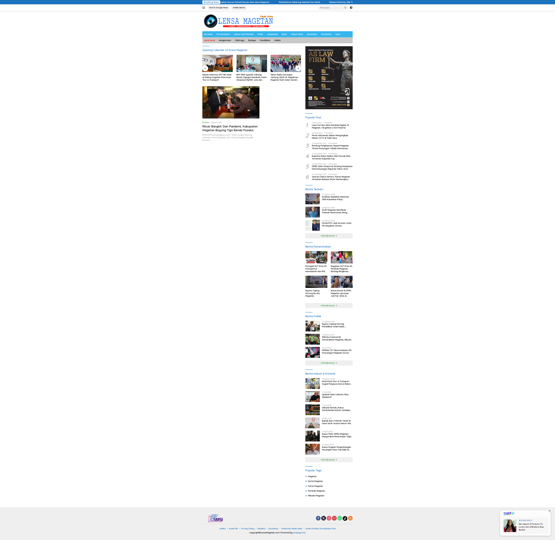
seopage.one (299, 532)
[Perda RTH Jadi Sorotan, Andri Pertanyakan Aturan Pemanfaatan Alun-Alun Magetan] (312, 225)
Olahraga (239, 40)
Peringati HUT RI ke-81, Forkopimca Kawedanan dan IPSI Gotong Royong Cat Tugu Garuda (316, 269)
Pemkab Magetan (316, 491)
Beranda (208, 34)
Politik (260, 34)
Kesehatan (312, 34)
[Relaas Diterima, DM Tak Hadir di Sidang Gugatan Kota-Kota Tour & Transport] (217, 63)
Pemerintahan (223, 34)
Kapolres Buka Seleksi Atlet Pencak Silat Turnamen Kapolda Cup (331, 157)
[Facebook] (318, 518)
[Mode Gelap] (351, 7)
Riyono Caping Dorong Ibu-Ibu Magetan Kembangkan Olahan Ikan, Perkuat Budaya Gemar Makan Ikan (315, 293)
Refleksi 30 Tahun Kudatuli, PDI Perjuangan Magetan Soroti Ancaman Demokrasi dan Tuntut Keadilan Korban (337, 351)
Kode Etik (233, 528)
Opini (337, 34)
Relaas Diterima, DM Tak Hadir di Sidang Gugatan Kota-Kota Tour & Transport (334, 2)
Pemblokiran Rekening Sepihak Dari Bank (264, 2)
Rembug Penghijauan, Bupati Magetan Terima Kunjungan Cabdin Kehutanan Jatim (330, 147)
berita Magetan (315, 481)
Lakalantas (272, 34)
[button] (345, 7)
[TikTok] (345, 518)
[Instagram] (329, 518)
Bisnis (284, 34)
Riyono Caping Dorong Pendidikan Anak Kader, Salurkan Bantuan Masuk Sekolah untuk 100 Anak (334, 325)
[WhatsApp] (339, 518)
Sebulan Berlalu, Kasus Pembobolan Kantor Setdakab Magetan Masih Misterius (337, 409)
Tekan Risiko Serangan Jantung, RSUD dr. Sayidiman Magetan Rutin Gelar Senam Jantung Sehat (284, 77)
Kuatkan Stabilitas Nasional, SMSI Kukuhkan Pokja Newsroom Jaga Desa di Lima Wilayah (336, 198)
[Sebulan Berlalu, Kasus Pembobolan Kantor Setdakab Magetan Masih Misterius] (312, 409)
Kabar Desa (297, 34)
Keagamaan (225, 40)
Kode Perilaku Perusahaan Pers (321, 528)
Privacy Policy (247, 528)
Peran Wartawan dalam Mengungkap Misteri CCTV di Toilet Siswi (330, 136)
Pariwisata (326, 34)
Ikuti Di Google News (218, 7)
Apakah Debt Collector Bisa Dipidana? (335, 395)
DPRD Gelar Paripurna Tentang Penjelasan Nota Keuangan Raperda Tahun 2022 (332, 167)
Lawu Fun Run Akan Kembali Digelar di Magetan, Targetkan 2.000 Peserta (330, 126)
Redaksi (261, 528)
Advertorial (209, 40)
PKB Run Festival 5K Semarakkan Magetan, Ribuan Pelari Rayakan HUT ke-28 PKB (337, 338)
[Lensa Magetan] (238, 21)
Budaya (252, 40)
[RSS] (350, 518)
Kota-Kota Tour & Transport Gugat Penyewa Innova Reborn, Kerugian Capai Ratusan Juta (337, 382)
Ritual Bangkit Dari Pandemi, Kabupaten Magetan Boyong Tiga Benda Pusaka (230, 128)
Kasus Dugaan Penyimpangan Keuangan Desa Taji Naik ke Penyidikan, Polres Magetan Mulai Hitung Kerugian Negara (336, 448)
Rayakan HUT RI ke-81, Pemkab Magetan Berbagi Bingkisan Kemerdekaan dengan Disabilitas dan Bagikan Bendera (342, 269)
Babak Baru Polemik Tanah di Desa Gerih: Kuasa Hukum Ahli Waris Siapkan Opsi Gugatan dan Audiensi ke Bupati (336, 422)
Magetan (312, 476)
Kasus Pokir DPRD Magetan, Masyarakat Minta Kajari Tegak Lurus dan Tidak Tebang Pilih (337, 435)
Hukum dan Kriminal (243, 34)
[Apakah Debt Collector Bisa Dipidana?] (312, 396)
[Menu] (204, 7)
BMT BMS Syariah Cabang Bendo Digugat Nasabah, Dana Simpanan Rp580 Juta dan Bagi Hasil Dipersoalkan (251, 77)
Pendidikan (265, 40)
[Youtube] (334, 518)
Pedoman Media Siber (292, 528)
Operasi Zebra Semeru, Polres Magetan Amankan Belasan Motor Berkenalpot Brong (331, 178)
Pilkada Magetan (316, 495)
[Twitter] (323, 518)
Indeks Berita (239, 7)
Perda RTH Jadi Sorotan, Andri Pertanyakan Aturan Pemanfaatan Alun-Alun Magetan (337, 224)
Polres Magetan (315, 486)
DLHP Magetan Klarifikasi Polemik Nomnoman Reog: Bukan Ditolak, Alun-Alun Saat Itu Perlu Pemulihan (336, 211)
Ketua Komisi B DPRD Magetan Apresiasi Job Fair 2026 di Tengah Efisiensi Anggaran (341, 293)
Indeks (277, 40)
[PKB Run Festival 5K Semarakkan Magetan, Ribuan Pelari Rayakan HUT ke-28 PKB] (312, 339)
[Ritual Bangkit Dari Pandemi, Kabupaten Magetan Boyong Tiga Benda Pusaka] (230, 102)
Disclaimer (273, 528)
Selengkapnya (328, 235)
